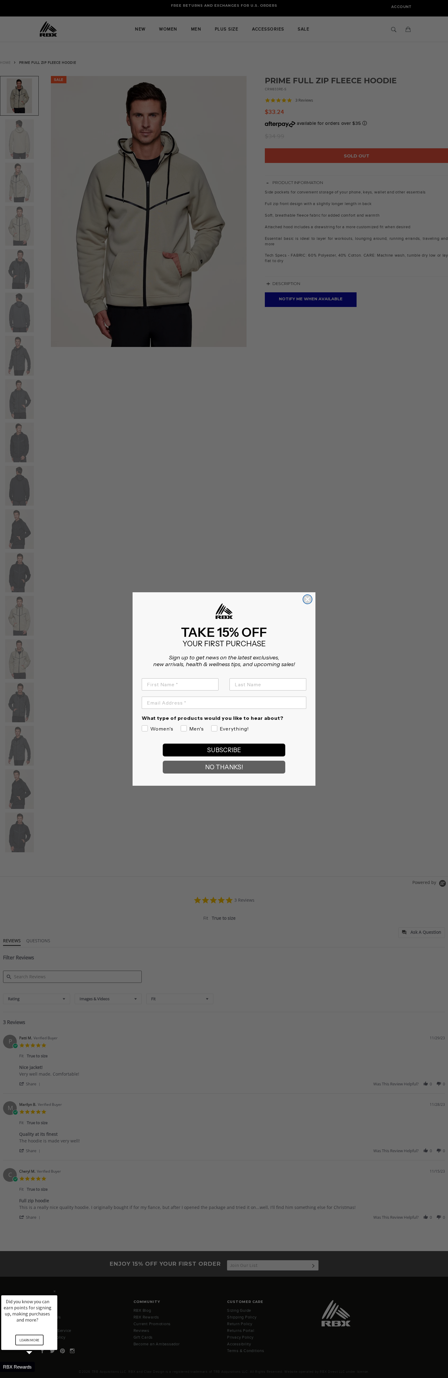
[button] (36, 1367)
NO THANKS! (224, 767)
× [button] (54, 1291)
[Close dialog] (307, 599)
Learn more (29, 1340)
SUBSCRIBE (224, 750)
